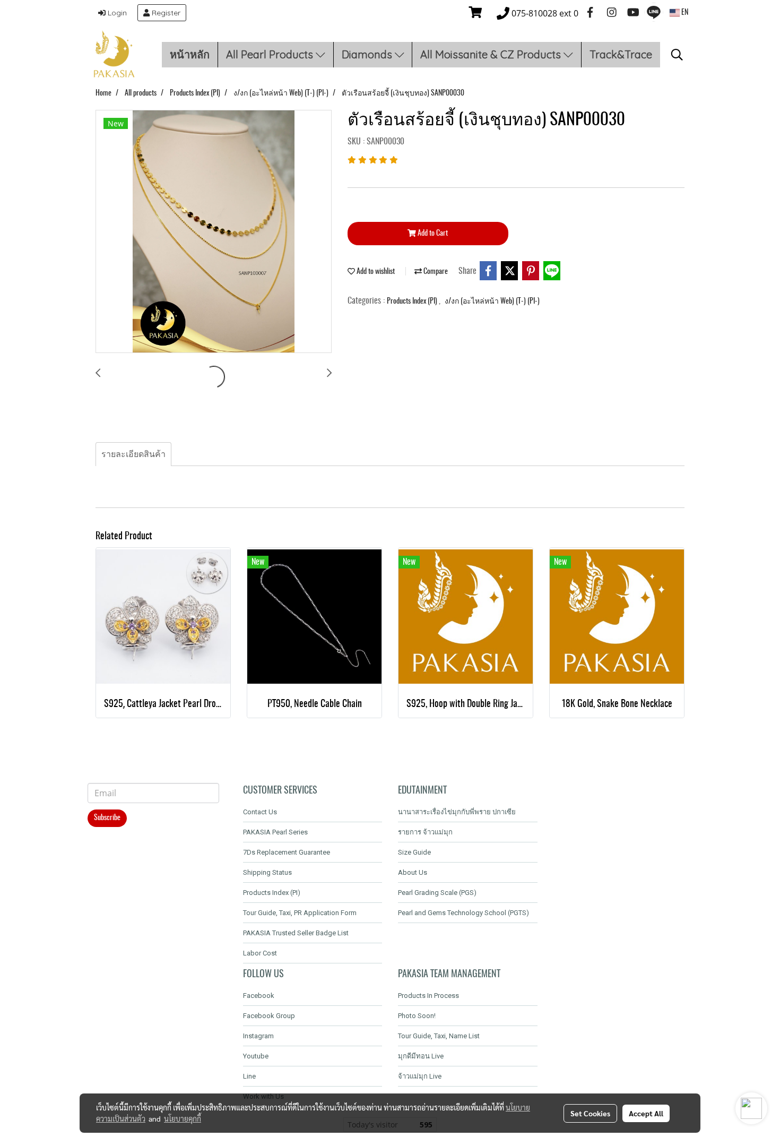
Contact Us (260, 812)
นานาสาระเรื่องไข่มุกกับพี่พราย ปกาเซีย (457, 812)
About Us (412, 872)
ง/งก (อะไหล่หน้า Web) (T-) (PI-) (492, 301)
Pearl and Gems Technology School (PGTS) (463, 913)
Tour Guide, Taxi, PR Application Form (300, 913)
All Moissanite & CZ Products (492, 54)
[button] (677, 55)
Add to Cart (432, 233)
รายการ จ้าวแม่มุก (425, 832)
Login (116, 13)
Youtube (255, 1056)
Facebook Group (269, 1016)
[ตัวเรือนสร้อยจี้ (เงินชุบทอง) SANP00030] (213, 232)
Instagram (258, 1036)
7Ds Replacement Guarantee (286, 852)
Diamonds (368, 54)
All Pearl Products (271, 54)
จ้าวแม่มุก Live (419, 1076)
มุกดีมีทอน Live (421, 1056)
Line (249, 1076)
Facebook (258, 996)
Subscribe (107, 818)
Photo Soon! (417, 1016)
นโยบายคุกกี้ (182, 1118)
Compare (435, 271)
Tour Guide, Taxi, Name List (439, 1036)
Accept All (646, 1113)
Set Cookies (590, 1113)
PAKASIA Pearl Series (275, 832)
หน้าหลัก (190, 54)
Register (165, 13)
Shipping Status (267, 872)
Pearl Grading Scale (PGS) (437, 893)
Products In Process (428, 996)
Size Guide (414, 852)
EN (684, 12)
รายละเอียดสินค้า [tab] (133, 454)
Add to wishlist (375, 271)
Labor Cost (260, 953)
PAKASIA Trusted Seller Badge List (296, 933)
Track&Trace (621, 54)
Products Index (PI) (413, 301)
